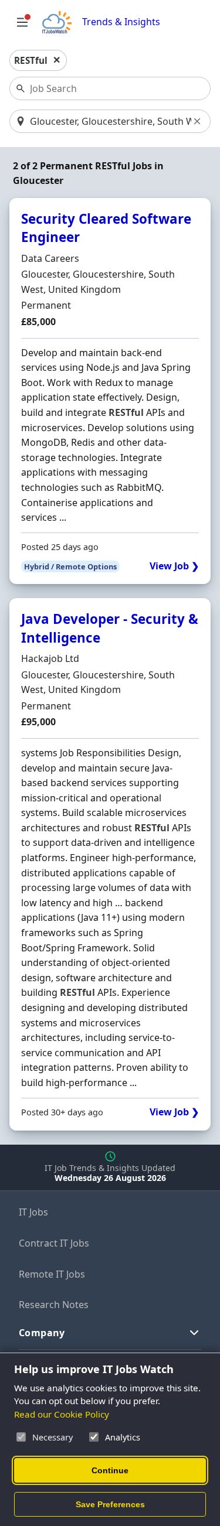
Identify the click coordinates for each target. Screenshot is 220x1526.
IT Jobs (33, 1212)
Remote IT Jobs (52, 1274)
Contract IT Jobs (54, 1243)
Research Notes (54, 1304)
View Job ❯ (174, 566)
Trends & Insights (121, 22)
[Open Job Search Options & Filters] (22, 22)
